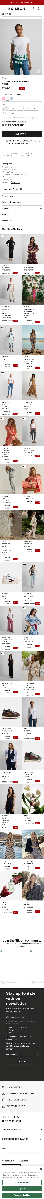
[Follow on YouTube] (10, 1121)
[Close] (41, 1169)
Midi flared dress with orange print (28, 406)
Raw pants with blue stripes (28, 544)
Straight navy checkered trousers (6, 499)
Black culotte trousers (6, 268)
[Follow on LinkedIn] (13, 1121)
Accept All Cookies (22, 1195)
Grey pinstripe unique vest (29, 905)
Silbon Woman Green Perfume (5, 906)
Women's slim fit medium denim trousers (6, 407)
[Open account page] (33, 8)
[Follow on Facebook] (3, 1121)
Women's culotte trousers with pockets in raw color (6, 312)
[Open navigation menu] (4, 8)
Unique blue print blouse (7, 862)
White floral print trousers (7, 359)
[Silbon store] (16, 8)
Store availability (14, 125)
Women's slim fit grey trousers (29, 450)
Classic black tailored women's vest (5, 820)
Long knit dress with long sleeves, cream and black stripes (6, 548)
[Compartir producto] (39, 71)
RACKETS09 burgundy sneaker (28, 774)
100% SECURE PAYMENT (15, 1106)
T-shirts (5, 78)
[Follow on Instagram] (6, 1121)
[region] (22, 1182)
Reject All (22, 1189)
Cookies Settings (22, 1182)
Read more (15, 182)
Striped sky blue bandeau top (29, 639)
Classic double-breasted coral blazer (6, 453)
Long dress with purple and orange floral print (29, 360)
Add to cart (22, 134)
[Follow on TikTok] (17, 1121)
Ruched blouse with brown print (29, 268)
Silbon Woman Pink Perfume (28, 818)
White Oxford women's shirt (27, 732)
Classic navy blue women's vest (7, 775)
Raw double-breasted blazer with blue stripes (29, 686)
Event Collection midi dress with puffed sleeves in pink (29, 312)
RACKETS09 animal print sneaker (7, 731)
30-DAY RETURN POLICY (16, 1100)
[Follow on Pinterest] (20, 1121)
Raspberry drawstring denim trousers (7, 641)
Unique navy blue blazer (29, 862)
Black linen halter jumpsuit (7, 685)
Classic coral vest (28, 497)
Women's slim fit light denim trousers (29, 597)
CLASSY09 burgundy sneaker (6, 596)
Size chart (22, 121)
